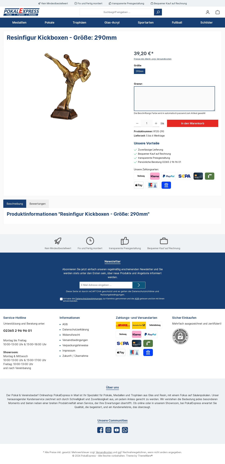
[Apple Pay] (139, 185)
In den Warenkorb (192, 123)
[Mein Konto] (208, 12)
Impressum (68, 350)
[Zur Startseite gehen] (21, 12)
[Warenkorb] (217, 12)
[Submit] (138, 285)
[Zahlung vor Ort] (152, 185)
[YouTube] (116, 430)
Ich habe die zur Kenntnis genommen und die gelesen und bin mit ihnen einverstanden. (113, 299)
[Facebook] (100, 430)
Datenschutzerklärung (75, 329)
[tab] (14, 204)
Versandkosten (104, 452)
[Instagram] (108, 430)
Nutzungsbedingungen (112, 294)
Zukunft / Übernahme (75, 355)
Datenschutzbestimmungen (88, 298)
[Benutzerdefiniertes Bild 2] (139, 325)
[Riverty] (209, 176)
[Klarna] (155, 176)
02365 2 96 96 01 (17, 331)
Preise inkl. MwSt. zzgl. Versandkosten (152, 59)
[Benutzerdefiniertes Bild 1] (123, 325)
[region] (67, 85)
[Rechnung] (141, 176)
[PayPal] (168, 176)
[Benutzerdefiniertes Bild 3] (155, 325)
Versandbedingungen (75, 340)
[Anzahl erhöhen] (156, 123)
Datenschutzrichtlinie (143, 291)
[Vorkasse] (184, 176)
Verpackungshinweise (75, 345)
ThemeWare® (145, 455)
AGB (137, 298)
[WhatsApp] (125, 430)
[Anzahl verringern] (137, 123)
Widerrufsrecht (71, 334)
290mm (139, 71)
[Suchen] (158, 12)
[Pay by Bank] (166, 185)
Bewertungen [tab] (37, 203)
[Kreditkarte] (198, 176)
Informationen (70, 317)
